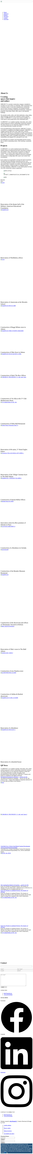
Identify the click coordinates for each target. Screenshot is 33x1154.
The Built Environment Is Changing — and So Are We (14, 777)
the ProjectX (13, 1121)
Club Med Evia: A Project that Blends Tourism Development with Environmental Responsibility (15, 847)
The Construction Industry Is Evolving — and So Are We (14, 885)
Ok (5, 1152)
